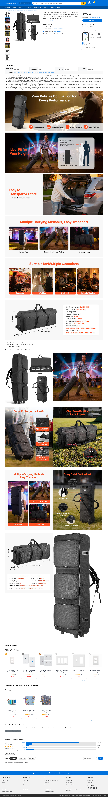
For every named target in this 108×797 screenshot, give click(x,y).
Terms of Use (69, 780)
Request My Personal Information (73, 787)
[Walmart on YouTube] (94, 788)
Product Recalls (48, 789)
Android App (90, 782)
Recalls (46, 784)
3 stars (23, 745)
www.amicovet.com (58, 31)
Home (6, 10)
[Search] (83, 3)
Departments (7, 7)
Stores (24, 782)
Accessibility (47, 787)
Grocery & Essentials (27, 7)
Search (100, 758)
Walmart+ (25, 787)
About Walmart (5, 780)
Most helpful (32, 758)
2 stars (23, 747)
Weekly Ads (73, 773)
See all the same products (97, 721)
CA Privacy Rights (70, 784)
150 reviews (54, 20)
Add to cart (92, 20)
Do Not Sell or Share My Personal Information (81, 795)
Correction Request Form (13, 731)
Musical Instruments (12, 10)
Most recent (13, 758)
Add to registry (97, 47)
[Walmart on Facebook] (88, 788)
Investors (4, 787)
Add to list (87, 47)
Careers (52, 7)
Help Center (53, 773)
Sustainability (4, 789)
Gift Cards (25, 789)
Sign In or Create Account (40, 773)
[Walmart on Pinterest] (97, 788)
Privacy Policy (69, 782)
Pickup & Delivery (38, 7)
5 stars (23, 742)
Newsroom (4, 784)
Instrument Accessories (22, 10)
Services (14, 7)
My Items (57, 7)
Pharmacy (46, 7)
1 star (24, 749)
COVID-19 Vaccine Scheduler (51, 780)
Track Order (63, 773)
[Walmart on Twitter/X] (91, 788)
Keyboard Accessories (32, 10)
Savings (19, 7)
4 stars (23, 744)
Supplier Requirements (7, 791)
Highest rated (22, 758)
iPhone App (90, 780)
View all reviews (10, 753)
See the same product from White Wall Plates (92, 680)
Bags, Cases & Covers (49, 72)
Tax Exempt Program (49, 791)
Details (94, 44)
